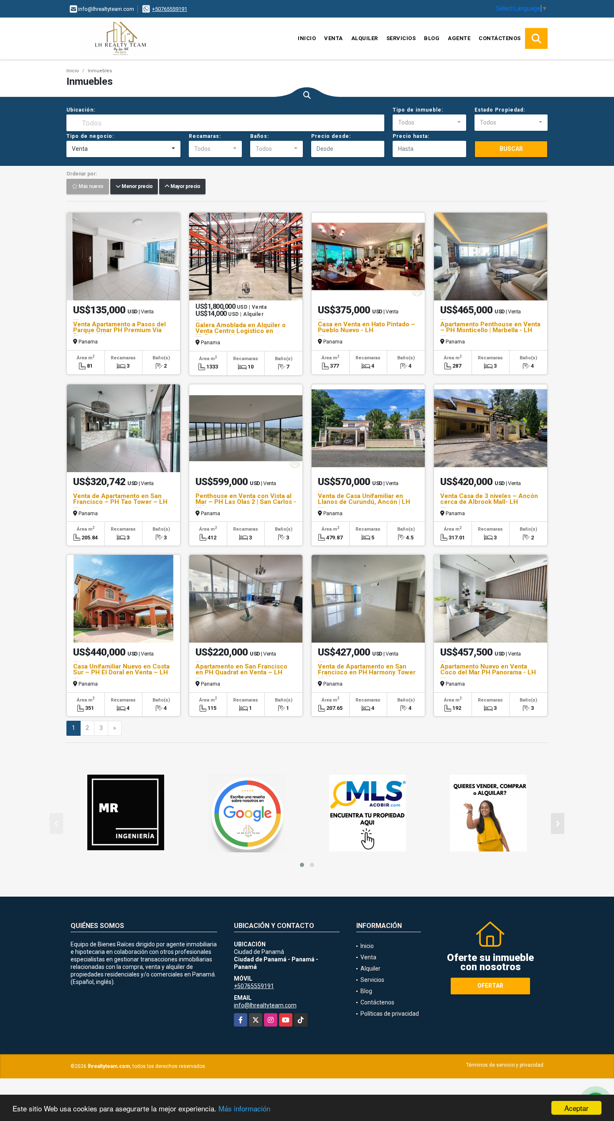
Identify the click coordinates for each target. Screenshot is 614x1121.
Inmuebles (100, 71)
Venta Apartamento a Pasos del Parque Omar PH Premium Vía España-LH (119, 330)
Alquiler (364, 38)
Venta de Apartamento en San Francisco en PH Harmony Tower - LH (367, 672)
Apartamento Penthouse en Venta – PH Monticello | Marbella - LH (490, 327)
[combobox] (429, 122)
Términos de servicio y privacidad (504, 1065)
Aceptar (576, 1108)
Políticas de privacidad (389, 1013)
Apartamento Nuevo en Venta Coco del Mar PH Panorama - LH (488, 669)
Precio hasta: (411, 136)
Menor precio (136, 187)
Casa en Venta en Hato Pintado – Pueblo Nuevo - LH (366, 327)
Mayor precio (184, 187)
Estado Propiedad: (499, 110)
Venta (333, 38)
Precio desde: (331, 136)
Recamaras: (205, 136)
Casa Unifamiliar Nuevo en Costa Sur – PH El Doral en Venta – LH (121, 669)
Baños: (259, 136)
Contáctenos (500, 38)
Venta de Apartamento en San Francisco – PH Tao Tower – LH (120, 499)
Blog (431, 38)
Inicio (307, 38)
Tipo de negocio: (90, 136)
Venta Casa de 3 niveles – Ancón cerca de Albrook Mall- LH (489, 499)
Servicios (401, 38)
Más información (244, 1108)
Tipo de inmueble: (418, 110)
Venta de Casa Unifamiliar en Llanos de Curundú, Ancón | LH (364, 499)
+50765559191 (169, 9)
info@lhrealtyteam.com (265, 1005)
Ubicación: (80, 110)
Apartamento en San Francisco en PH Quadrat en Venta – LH (241, 669)
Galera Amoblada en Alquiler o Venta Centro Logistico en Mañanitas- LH (240, 331)
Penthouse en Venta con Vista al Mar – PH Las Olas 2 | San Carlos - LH (245, 501)
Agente (459, 38)
